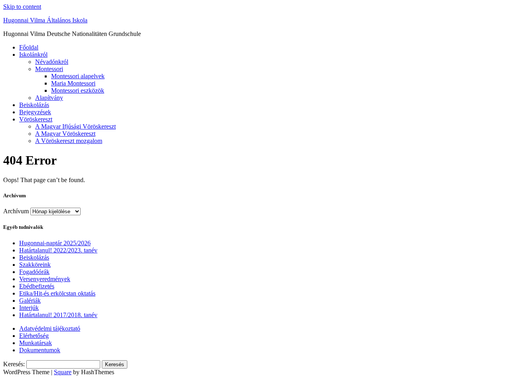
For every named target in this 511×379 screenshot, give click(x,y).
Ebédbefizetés (36, 286)
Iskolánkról (33, 54)
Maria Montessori (73, 83)
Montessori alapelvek (78, 76)
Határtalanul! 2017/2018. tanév (58, 315)
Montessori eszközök (77, 90)
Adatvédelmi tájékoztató (49, 328)
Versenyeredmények (44, 279)
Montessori (49, 68)
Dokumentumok (39, 350)
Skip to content (22, 6)
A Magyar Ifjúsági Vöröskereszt (75, 126)
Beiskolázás (34, 104)
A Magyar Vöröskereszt (65, 133)
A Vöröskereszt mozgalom (68, 140)
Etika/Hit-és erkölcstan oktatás (57, 293)
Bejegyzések (35, 112)
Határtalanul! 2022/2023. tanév (58, 250)
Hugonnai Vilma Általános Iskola (45, 20)
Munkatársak (35, 342)
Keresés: (14, 364)
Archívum (16, 211)
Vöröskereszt (35, 119)
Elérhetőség (34, 335)
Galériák (30, 300)
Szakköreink (35, 264)
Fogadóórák (34, 271)
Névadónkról (51, 61)
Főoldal (28, 47)
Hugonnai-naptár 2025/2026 (55, 243)
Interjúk (29, 307)
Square (62, 372)
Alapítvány (49, 97)
